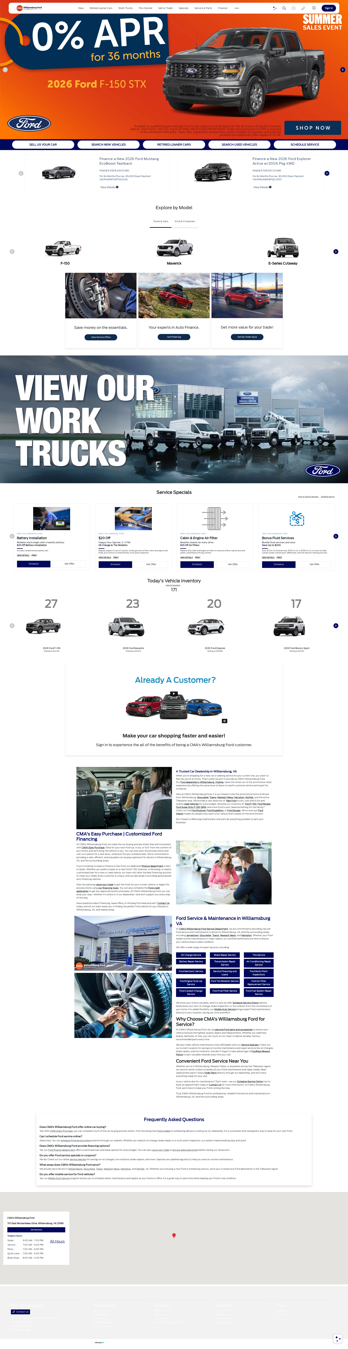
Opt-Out (89, 1342)
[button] (174, 1235)
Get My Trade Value (247, 337)
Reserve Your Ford (101, 1315)
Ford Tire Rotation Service (225, 981)
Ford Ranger (263, 804)
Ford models (163, 1131)
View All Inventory (173, 585)
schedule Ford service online (76, 1140)
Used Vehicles (191, 804)
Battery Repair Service (191, 961)
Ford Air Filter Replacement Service (259, 983)
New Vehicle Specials (103, 1322)
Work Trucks (160, 1315)
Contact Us (163, 903)
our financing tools (108, 888)
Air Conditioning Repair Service (258, 963)
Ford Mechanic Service (191, 971)
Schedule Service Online (245, 1003)
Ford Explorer (199, 810)
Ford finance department (61, 1150)
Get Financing (174, 337)
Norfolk (249, 797)
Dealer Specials (100, 1318)
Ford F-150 (250, 804)
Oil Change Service (191, 955)
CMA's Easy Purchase (93, 847)
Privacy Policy (37, 1342)
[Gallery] (174, 69)
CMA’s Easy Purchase (61, 1131)
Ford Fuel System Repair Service (259, 992)
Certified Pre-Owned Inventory (168, 1322)
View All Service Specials (308, 497)
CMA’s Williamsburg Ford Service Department (203, 929)
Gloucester (203, 797)
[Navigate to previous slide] (2, 70)
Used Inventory (161, 1318)
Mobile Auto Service (225, 1009)
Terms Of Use (49, 1342)
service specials (78, 1159)
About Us (280, 1315)
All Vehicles (162, 1305)
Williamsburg (75, 1169)
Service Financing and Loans (225, 973)
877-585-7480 (25, 1326)
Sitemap (59, 1342)
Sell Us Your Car (222, 1315)
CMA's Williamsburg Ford (21, 1342)
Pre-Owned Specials (102, 1326)
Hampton (239, 797)
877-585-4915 (23, 1322)
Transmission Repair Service (224, 963)
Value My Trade (222, 1311)
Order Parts (210, 1073)
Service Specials (250, 1045)
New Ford (231, 800)
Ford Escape (233, 810)
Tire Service (259, 955)
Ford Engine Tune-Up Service (191, 983)
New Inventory (161, 1311)
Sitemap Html (69, 1342)
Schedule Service (328, 497)
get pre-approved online (185, 1150)
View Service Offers (101, 337)
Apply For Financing (102, 1311)
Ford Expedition (215, 810)
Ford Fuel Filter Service (225, 991)
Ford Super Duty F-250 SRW (191, 807)
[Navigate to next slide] (346, 70)
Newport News (225, 797)
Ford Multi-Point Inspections (259, 973)
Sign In (329, 8)
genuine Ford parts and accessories (234, 1029)
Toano (213, 797)
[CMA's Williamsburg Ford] (29, 8)
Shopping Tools (104, 1305)
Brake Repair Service (225, 955)
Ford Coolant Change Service (190, 992)
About (280, 1305)
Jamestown (192, 935)
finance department (152, 866)
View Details (108, 187)
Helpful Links (224, 1305)
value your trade (104, 884)
